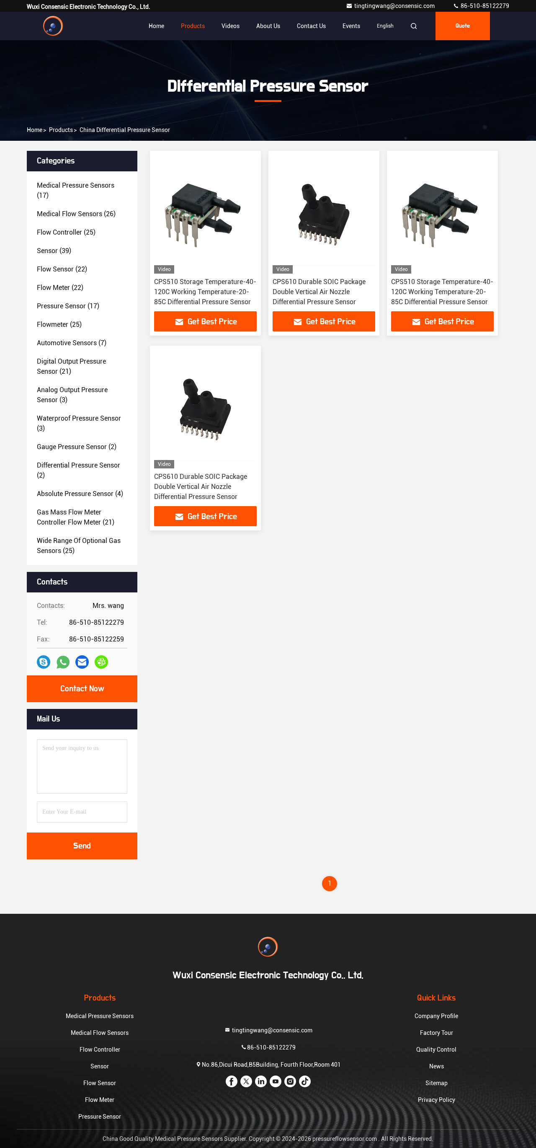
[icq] (101, 662)
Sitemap (436, 1083)
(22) (62, 269)
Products (193, 26)
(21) (71, 366)
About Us (268, 26)
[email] (82, 662)
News (436, 1066)
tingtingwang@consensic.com (395, 6)
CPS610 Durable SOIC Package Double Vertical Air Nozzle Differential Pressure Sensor (319, 292)
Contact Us (311, 26)
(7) (71, 343)
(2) (76, 447)
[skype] (43, 662)
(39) (54, 251)
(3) (72, 395)
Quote (463, 26)
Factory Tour (436, 1032)
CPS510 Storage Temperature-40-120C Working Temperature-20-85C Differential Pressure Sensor (205, 292)
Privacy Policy (436, 1099)
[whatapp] (63, 662)
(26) (76, 214)
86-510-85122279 (484, 6)
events (351, 26)
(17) (75, 190)
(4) (80, 494)
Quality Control (436, 1049)
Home (156, 26)
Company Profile (436, 1016)
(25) (66, 232)
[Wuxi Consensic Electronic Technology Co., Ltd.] (53, 26)
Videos (231, 26)
